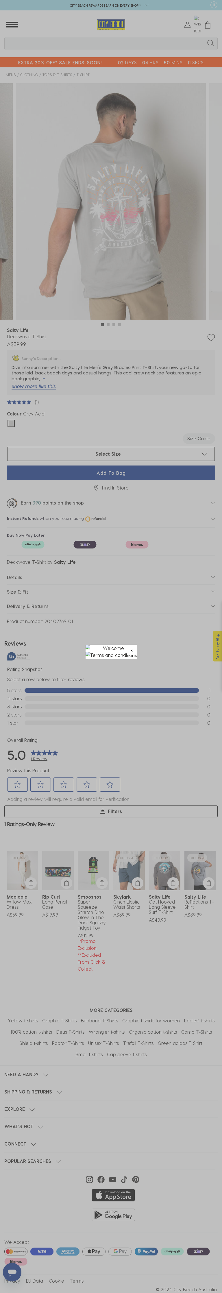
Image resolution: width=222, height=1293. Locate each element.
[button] (132, 650)
